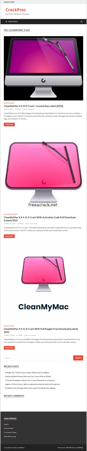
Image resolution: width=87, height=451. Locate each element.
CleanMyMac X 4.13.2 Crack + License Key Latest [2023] (33, 106)
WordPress (70, 447)
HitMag (80, 447)
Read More (8, 124)
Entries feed (8, 428)
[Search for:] (43, 357)
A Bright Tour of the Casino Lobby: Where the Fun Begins (27, 372)
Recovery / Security (11, 214)
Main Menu (13, 22)
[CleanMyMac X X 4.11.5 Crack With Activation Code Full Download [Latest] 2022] (43, 172)
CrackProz (16, 10)
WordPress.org (10, 436)
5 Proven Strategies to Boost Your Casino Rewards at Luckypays (30, 380)
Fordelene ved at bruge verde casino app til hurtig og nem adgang (30, 388)
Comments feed (10, 432)
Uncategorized (9, 103)
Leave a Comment (29, 109)
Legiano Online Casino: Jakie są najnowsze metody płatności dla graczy (32, 384)
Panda (19, 109)
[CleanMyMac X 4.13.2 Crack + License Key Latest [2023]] (43, 69)
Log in (6, 424)
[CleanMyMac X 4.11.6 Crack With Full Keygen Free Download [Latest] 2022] (43, 284)
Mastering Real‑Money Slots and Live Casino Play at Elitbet (28, 376)
